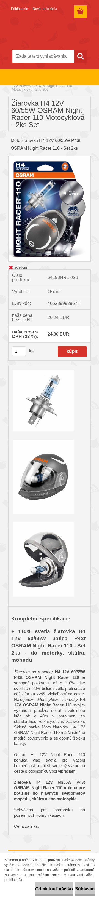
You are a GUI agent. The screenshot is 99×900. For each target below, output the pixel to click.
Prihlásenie (19, 9)
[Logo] (49, 32)
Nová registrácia (45, 9)
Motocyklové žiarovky (40, 82)
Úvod (16, 82)
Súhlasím (85, 888)
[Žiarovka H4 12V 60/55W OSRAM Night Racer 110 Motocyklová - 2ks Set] (49, 158)
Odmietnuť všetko (54, 888)
